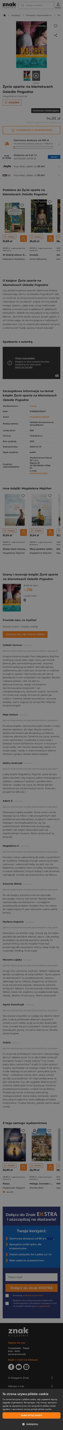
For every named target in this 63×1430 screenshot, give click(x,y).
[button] (31, 1424)
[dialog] (31, 1409)
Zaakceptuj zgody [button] (31, 1415)
